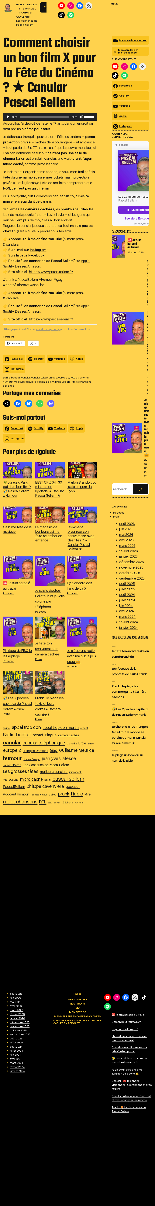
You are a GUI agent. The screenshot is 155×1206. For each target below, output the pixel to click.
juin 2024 (126, 605)
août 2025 (127, 583)
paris (47, 779)
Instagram (17, 368)
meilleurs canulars (25, 381)
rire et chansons (81, 381)
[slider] (89, 116)
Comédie (72, 743)
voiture (79, 802)
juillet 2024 (127, 600)
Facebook (17, 358)
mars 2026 (127, 545)
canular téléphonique (44, 377)
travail (57, 802)
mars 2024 (127, 616)
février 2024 (128, 622)
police (52, 794)
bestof (38, 734)
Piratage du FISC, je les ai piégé (148, 307)
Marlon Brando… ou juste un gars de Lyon (82, 486)
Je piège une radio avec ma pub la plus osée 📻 (81, 656)
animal (6, 727)
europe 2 (63, 377)
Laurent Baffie (12, 765)
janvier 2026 (128, 556)
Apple (85, 260)
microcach (75, 771)
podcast (73, 786)
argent (84, 727)
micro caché (31, 779)
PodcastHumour (39, 794)
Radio (67, 381)
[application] (50, 117)
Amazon (33, 266)
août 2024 (127, 594)
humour (7, 381)
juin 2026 (126, 529)
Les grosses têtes (20, 771)
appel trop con (26, 727)
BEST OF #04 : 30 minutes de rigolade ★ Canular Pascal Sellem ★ (49, 488)
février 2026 (128, 551)
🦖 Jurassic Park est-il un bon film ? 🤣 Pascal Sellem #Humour (17, 488)
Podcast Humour (16, 794)
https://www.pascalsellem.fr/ (51, 271)
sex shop (8, 385)
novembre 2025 (131, 567)
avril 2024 (126, 611)
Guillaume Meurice (76, 750)
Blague (51, 734)
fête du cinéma (79, 377)
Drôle (82, 743)
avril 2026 (126, 540)
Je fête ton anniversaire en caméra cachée (47, 648)
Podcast (8, 593)
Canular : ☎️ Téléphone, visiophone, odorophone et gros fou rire (132, 1084)
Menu (114, 4)
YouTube (59, 358)
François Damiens (35, 750)
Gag (53, 750)
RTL (42, 801)
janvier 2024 (128, 627)
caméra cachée (68, 735)
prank (58, 381)
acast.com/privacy (48, 329)
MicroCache (11, 779)
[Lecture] (8, 117)
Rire (88, 794)
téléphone (67, 802)
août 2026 (127, 523)
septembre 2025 (132, 578)
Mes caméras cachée (132, 40)
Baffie (6, 377)
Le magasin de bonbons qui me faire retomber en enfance (48, 533)
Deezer (20, 266)
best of (15, 377)
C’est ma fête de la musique (17, 529)
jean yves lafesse (59, 758)
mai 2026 (126, 534)
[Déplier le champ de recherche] (45, 7)
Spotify (8, 266)
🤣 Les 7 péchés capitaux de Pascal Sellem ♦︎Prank (17, 703)
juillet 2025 (127, 589)
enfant (91, 743)
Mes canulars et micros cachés (128, 51)
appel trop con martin (61, 727)
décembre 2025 (131, 561)
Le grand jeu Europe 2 (125, 1029)
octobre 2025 (129, 572)
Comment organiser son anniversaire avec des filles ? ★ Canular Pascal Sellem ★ (81, 538)
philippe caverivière (45, 786)
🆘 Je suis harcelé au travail (134, 243)
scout (50, 802)
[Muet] (81, 117)
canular (25, 377)
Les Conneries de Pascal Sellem (46, 764)
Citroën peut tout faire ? (126, 1021)
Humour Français (31, 759)
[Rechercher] (140, 489)
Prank (38, 659)
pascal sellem (45, 381)
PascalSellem (14, 786)
